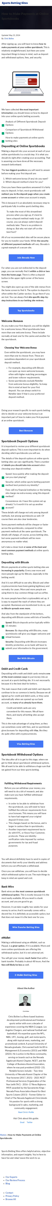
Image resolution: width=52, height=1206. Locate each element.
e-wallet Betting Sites (26, 975)
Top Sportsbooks (26, 311)
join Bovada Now (26, 258)
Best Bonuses (26, 431)
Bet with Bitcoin (26, 658)
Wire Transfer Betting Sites (26, 927)
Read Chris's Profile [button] (26, 1112)
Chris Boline (9, 39)
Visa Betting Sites (26, 744)
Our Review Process (15, 1180)
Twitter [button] (29, 1122)
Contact (9, 1193)
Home (3, 1135)
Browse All (11, 1199)
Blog (8, 1184)
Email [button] (22, 1122)
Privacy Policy (12, 1196)
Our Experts (11, 1177)
